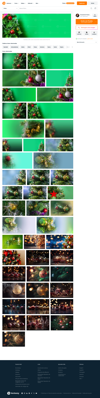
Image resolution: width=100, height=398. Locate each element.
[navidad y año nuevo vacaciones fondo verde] (14, 61)
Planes (64, 3)
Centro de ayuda (62, 368)
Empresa (17, 374)
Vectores (9, 3)
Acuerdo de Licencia (43, 368)
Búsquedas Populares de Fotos (44, 378)
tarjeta (61, 47)
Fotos (16, 3)
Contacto (60, 370)
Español (81, 370)
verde (55, 47)
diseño (68, 47)
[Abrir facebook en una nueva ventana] (22, 393)
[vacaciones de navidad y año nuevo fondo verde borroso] (59, 129)
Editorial (30, 3)
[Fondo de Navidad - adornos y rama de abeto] (13, 257)
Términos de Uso (67, 393)
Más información (80, 42)
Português (82, 372)
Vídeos (22, 3)
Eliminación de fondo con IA (22, 384)
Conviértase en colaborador (62, 375)
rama (49, 47)
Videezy (17, 372)
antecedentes (14, 47)
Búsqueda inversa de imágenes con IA (20, 381)
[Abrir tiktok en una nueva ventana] (31, 393)
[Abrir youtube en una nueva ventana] (36, 393)
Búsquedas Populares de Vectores (44, 375)
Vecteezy (17, 370)
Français (81, 376)
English (81, 368)
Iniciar (92, 3)
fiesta (35, 47)
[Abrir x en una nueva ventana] (34, 393)
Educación (18, 376)
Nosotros (60, 372)
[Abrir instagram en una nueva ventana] (24, 393)
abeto (22, 47)
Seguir (95, 16)
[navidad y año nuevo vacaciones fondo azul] (59, 145)
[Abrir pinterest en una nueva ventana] (29, 393)
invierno (42, 47)
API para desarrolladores (21, 378)
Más (37, 3)
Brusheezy (18, 368)
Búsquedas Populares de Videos (44, 381)
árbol (29, 47)
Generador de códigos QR (21, 386)
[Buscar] (91, 8)
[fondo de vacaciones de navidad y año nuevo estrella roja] (60, 192)
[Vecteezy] (3, 3)
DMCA (39, 370)
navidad (6, 47)
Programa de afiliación (43, 372)
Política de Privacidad (76, 393)
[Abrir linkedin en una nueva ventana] (26, 393)
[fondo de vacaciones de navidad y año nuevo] (18, 225)
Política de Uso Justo (87, 393)
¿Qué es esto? (90, 38)
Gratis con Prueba (87, 21)
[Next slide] (71, 47)
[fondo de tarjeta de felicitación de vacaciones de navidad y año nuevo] (38, 177)
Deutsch (81, 374)
